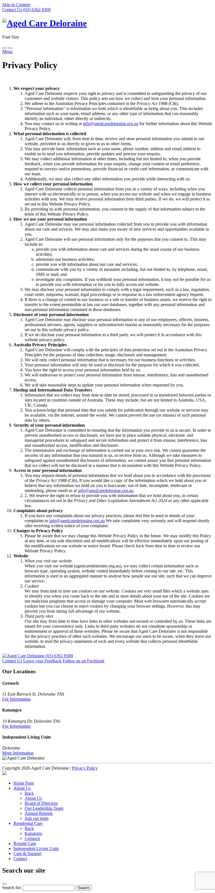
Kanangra (33, 833)
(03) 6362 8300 (37, 9)
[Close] (4, 884)
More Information (18, 753)
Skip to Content (16, 4)
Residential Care (28, 823)
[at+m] (4, 773)
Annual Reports (39, 813)
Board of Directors (41, 803)
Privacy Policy (85, 768)
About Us (22, 788)
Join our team (36, 818)
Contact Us (12, 9)
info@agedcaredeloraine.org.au (110, 123)
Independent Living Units (36, 848)
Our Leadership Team (44, 808)
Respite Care (24, 843)
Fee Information (16, 699)
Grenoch (32, 838)
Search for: (12, 887)
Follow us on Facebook (83, 660)
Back (29, 793)
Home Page (23, 783)
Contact (20, 858)
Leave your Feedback (42, 660)
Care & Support (27, 853)
